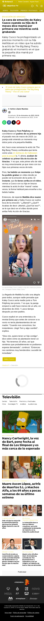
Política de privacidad (19, 612)
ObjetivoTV (6, 365)
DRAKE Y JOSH (7, 552)
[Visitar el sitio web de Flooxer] (33, 598)
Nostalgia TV (13, 404)
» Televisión (14, 365)
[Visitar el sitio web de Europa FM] (36, 593)
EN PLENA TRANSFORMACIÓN (30, 519)
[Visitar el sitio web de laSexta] (17, 588)
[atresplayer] (32, 6)
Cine (41, 10)
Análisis (23, 404)
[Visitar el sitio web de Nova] (36, 588)
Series (5, 10)
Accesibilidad (29, 616)
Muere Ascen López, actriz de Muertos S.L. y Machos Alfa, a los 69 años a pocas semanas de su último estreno (21, 490)
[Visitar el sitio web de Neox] (26, 588)
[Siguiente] (40, 2)
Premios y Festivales (29, 10)
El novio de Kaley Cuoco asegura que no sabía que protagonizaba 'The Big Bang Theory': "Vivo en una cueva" (22, 89)
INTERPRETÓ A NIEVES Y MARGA (14, 481)
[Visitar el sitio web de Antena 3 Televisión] (8, 588)
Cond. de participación (17, 616)
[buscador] (37, 6)
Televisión (14, 10)
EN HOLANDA (27, 552)
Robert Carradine (23, 1)
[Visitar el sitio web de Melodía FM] (10, 598)
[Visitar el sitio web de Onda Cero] (26, 593)
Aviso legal (8, 612)
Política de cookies (33, 612)
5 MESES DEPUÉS (8, 518)
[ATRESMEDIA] (22, 582)
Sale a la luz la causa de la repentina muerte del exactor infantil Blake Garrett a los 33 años (11, 524)
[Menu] (41, 6)
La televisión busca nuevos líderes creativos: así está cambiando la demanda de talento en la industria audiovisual (31, 527)
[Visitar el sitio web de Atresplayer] (22, 598)
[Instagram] (9, 112)
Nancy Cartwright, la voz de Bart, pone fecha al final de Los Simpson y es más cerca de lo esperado (21, 444)
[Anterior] (16, 2)
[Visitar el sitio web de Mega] (8, 593)
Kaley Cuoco (9, 359)
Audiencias (32, 404)
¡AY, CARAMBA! (8, 435)
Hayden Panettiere (35, 1)
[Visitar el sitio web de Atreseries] (17, 593)
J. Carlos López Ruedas (18, 109)
